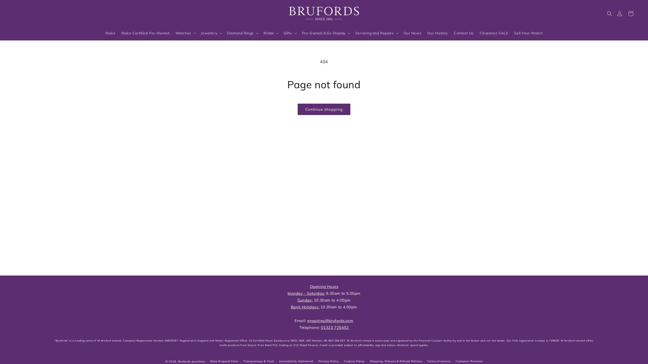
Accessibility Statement (296, 361)
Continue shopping (324, 109)
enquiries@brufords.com (330, 320)
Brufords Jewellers (191, 361)
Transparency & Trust (258, 361)
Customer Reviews (469, 361)
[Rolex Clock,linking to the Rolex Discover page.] (32, 12)
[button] (609, 13)
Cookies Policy (354, 361)
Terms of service (439, 361)
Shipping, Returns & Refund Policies (396, 361)
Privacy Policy (328, 361)
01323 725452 (335, 327)
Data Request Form (224, 361)
